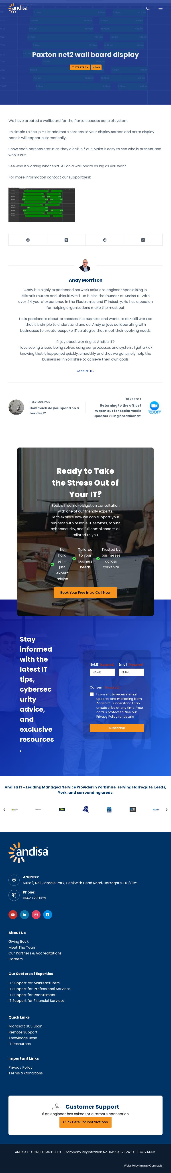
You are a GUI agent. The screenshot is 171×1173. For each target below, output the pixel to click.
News (96, 67)
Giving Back (18, 941)
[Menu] (161, 8)
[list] (85, 809)
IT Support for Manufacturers (34, 983)
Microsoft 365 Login (25, 1026)
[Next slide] (166, 809)
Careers (15, 959)
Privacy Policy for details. (115, 716)
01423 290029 (34, 898)
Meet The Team (22, 947)
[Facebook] (28, 240)
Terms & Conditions (25, 1073)
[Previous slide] (4, 809)
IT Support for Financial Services (36, 1000)
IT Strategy (79, 67)
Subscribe (117, 728)
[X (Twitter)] (66, 240)
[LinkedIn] (143, 240)
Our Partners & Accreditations (34, 953)
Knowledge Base (22, 1038)
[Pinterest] (105, 240)
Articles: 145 (85, 371)
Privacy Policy (20, 1067)
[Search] (148, 8)
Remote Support (23, 1032)
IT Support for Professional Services (39, 988)
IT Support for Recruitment (32, 994)
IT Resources (19, 1043)
